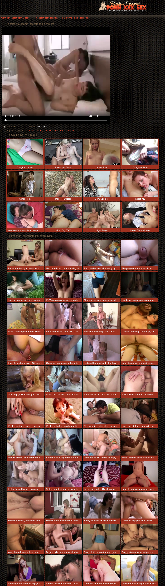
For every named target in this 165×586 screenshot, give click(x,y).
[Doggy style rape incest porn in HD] (139, 537)
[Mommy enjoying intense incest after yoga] (101, 285)
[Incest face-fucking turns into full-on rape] (63, 379)
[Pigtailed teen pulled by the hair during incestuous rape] (101, 348)
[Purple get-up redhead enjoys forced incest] (25, 568)
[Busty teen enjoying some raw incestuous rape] (139, 474)
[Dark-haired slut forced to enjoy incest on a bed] (101, 442)
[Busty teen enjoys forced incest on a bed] (139, 348)
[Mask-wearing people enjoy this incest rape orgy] (139, 442)
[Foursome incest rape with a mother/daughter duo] (63, 316)
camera (30, 130)
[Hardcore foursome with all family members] (63, 505)
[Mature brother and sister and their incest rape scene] (25, 442)
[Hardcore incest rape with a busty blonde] (101, 379)
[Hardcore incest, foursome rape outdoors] (25, 505)
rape (39, 130)
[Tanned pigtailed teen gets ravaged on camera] (25, 379)
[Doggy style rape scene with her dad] (63, 537)
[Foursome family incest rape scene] (25, 253)
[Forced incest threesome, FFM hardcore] (63, 568)
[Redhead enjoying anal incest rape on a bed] (139, 505)
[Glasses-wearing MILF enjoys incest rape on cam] (139, 316)
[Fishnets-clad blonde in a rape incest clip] (25, 474)
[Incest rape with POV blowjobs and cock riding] (101, 474)
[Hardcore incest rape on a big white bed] (63, 253)
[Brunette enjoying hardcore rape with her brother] (63, 442)
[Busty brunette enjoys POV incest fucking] (25, 348)
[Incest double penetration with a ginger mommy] (25, 316)
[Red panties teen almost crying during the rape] (101, 253)
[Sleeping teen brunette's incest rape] (139, 253)
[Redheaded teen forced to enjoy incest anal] (25, 411)
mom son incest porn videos (15, 17)
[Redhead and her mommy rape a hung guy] (101, 568)
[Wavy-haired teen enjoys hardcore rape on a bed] (25, 537)
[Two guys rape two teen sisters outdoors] (25, 285)
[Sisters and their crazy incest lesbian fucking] (63, 474)
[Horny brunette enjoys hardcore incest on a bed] (101, 505)
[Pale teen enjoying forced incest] (139, 568)
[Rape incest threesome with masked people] (139, 411)
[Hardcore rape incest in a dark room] (139, 285)
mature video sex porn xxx (75, 17)
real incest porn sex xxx (46, 17)
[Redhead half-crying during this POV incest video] (63, 411)
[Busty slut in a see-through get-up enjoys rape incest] (101, 537)
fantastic (70, 130)
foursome (58, 130)
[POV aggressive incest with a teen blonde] (63, 285)
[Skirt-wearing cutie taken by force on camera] (101, 411)
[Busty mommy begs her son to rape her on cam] (101, 316)
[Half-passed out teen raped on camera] (139, 379)
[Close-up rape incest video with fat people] (63, 348)
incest (48, 130)
